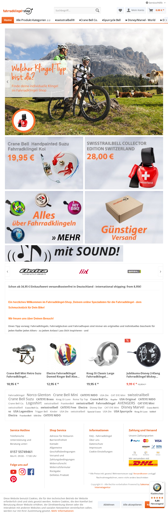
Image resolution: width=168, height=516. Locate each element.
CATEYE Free (68, 407)
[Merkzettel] (120, 10)
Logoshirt (34, 403)
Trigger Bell (41, 411)
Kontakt (54, 443)
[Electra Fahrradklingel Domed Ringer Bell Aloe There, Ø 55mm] (64, 354)
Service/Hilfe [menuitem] (155, 2)
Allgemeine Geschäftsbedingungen (62, 449)
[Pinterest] (13, 481)
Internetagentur (102, 487)
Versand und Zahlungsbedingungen (62, 457)
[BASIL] (83, 271)
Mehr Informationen (62, 510)
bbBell (153, 411)
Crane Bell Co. (99, 399)
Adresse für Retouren (61, 435)
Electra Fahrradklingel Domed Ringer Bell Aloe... (63, 375)
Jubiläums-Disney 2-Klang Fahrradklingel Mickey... (143, 375)
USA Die (104, 395)
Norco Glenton (39, 395)
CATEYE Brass (45, 399)
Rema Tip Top (81, 399)
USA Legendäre (23, 411)
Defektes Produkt (59, 475)
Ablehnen (109, 504)
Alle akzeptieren (132, 504)
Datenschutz (96, 443)
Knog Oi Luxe (63, 399)
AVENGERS (127, 403)
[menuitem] (77, 10)
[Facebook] (31, 474)
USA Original (128, 399)
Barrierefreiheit (58, 439)
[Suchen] (97, 10)
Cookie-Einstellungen (101, 451)
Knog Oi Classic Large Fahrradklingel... (100, 375)
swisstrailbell (138, 395)
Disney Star (96, 407)
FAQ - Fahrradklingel (100, 435)
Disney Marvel (133, 407)
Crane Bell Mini (66, 395)
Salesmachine (147, 484)
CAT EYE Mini (118, 395)
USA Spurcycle (123, 411)
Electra (83, 407)
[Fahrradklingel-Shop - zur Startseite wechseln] (17, 11)
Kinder (54, 411)
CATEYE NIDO (89, 395)
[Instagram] (22, 474)
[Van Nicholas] (134, 271)
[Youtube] (13, 474)
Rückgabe (55, 471)
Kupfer (114, 399)
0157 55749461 (21, 452)
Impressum (95, 447)
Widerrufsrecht (58, 463)
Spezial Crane (94, 411)
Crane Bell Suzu (21, 399)
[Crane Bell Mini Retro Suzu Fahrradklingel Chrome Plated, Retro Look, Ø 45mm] (24, 354)
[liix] (33, 271)
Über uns (94, 439)
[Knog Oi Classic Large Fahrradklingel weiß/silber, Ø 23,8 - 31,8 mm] (104, 354)
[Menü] (163, 483)
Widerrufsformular (60, 467)
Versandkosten (140, 473)
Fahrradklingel (16, 395)
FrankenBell (68, 403)
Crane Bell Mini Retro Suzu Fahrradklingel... (24, 375)
